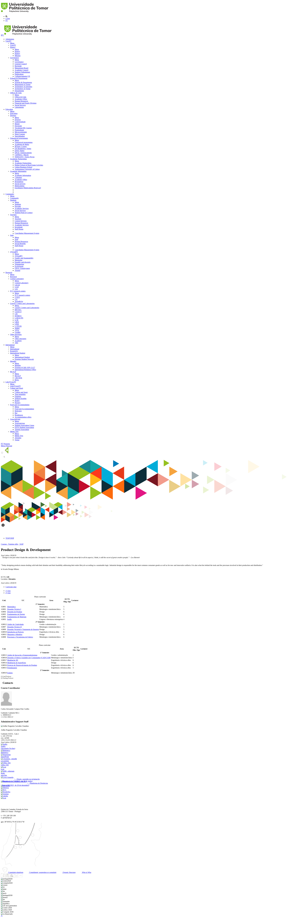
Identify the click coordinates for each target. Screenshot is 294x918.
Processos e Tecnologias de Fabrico (20, 637)
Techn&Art (19, 301)
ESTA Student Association (24, 427)
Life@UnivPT (11, 382)
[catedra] (4, 796)
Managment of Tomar (22, 84)
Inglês (9, 619)
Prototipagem (12, 668)
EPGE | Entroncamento (23, 153)
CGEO (17, 297)
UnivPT (8, 41)
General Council (21, 64)
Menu (12, 43)
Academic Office (21, 99)
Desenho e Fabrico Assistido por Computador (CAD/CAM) (29, 658)
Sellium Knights (20, 398)
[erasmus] (5, 794)
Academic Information (18, 171)
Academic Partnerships (18, 159)
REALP (13, 372)
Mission (17, 56)
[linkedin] (16, 877)
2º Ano (8, 593)
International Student (17, 353)
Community (10, 194)
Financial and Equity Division (25, 103)
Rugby (17, 401)
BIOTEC (18, 310)
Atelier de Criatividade (15, 624)
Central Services (21, 221)
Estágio (10, 673)
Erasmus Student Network (24, 359)
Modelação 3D (12, 660)
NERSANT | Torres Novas (24, 157)
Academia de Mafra (22, 144)
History (13, 47)
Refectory (18, 411)
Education (9, 109)
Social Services (20, 105)
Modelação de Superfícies (16, 663)
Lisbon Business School (23, 167)
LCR (16, 320)
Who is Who (86, 872)
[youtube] (12, 877)
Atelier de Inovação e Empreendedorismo (22, 655)
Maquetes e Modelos (14, 634)
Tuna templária (20, 394)
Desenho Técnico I (14, 609)
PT (7, 21)
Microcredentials (21, 132)
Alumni (17, 270)
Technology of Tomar (22, 89)
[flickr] (20, 877)
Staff (12, 235)
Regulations (19, 182)
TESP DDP (10, 538)
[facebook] (3, 877)
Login (8, 19)
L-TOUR (18, 326)
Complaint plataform (15, 872)
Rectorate (18, 66)
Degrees (13, 115)
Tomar (17, 440)
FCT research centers (17, 291)
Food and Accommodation (19, 405)
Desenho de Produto (14, 612)
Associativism (15, 419)
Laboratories (19, 107)
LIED (17, 322)
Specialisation (20, 136)
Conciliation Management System (27, 233)
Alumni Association (22, 429)
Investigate (19, 227)
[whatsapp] (25, 877)
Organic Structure (69, 872)
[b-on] (3, 798)
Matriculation (19, 186)
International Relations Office (25, 370)
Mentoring (18, 260)
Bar (16, 413)
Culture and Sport (16, 388)
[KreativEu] (5, 792)
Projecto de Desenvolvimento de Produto (22, 665)
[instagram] (7, 877)
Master (17, 124)
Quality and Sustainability (24, 258)
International (10, 345)
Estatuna (18, 396)
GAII (17, 287)
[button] (2, 916)
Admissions (10, 39)
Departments (19, 91)
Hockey (17, 403)
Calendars (18, 177)
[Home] (25, 13)
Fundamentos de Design (16, 614)
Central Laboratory (17, 279)
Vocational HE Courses (23, 128)
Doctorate (18, 126)
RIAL (17, 380)
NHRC (17, 328)
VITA (17, 330)
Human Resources (21, 101)
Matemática (11, 607)
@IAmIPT (14, 252)
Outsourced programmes (19, 138)
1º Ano (8, 591)
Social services (20, 184)
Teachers (13, 215)
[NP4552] (5, 788)
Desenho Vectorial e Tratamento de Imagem (23, 629)
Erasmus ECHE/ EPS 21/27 (25, 368)
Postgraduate (19, 130)
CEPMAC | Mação (22, 155)
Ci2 (16, 299)
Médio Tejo (14, 432)
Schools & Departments (18, 78)
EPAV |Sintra (19, 151)
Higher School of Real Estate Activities (29, 165)
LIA (16, 289)
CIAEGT (18, 312)
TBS (16, 343)
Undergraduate (20, 122)
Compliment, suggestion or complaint (42, 872)
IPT (2, 35)
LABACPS (19, 318)
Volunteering (19, 264)
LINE (17, 324)
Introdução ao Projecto (15, 632)
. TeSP (21, 544)
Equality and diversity (23, 262)
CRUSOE (18, 378)
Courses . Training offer (9, 544)
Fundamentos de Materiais (16, 617)
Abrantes (18, 438)
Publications (19, 74)
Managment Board (21, 68)
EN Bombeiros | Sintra (23, 149)
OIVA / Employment (22, 268)
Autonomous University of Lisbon (27, 169)
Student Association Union (24, 425)
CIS (16, 314)
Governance (14, 58)
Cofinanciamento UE (22, 76)
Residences (19, 415)
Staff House (19, 229)
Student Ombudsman (22, 72)
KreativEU (14, 351)
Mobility (13, 361)
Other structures (16, 334)
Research (9, 272)
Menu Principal (6, 446)
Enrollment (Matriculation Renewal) (28, 188)
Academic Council (21, 70)
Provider (18, 206)
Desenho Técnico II (14, 627)
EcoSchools (19, 266)
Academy (18, 341)
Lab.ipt (17, 285)
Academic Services (22, 208)
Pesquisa (7, 444)
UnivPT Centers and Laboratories (22, 303)
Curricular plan (11, 587)
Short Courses (20, 134)
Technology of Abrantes (23, 87)
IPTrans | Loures (21, 146)
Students (13, 200)
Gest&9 (17, 332)
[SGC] (3, 790)
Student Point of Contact (24, 213)
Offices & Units (16, 93)
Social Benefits (20, 244)
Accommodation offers (23, 417)
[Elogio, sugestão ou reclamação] (7, 777)
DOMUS (18, 316)
